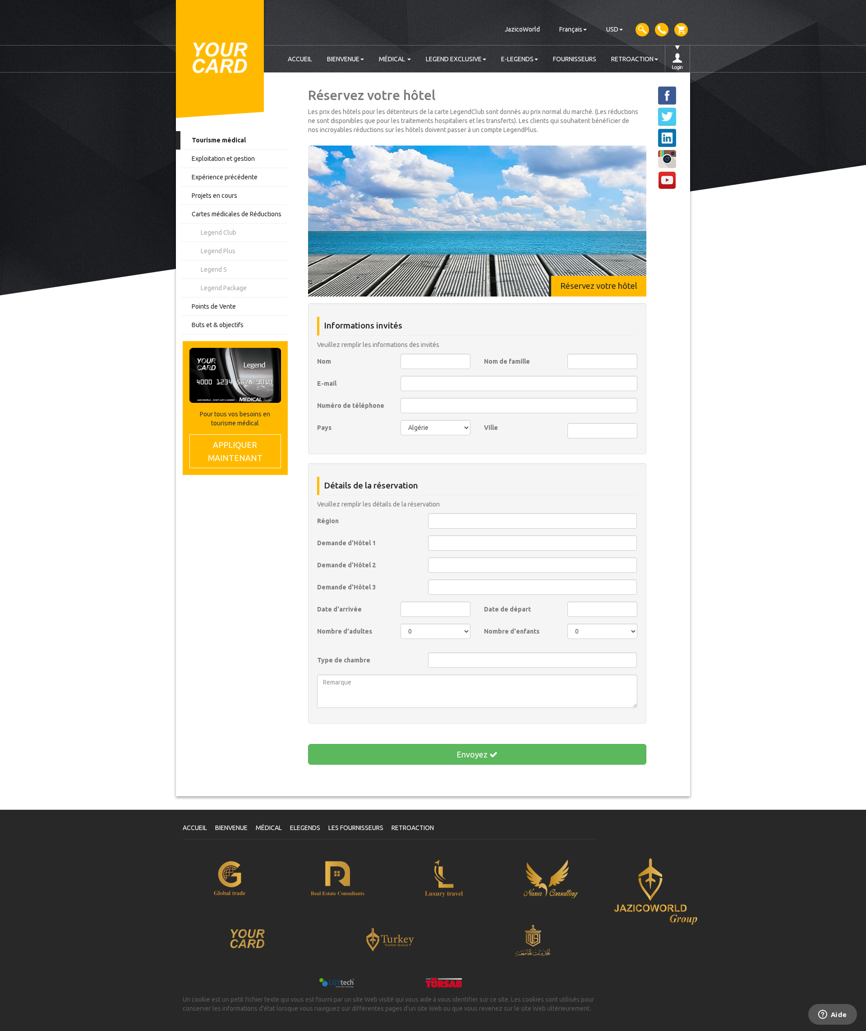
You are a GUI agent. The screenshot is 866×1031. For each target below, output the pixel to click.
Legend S (214, 269)
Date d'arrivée (339, 609)
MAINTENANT (235, 451)
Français (570, 29)
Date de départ (507, 609)
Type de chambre (343, 660)
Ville (491, 427)
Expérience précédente (225, 177)
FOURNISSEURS (574, 59)
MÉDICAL (392, 59)
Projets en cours (214, 195)
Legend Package (224, 288)
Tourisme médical (219, 140)
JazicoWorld (522, 29)
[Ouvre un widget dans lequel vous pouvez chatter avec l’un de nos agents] (832, 1015)
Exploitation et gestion (223, 158)
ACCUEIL (300, 59)
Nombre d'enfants (511, 631)
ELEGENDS (305, 827)
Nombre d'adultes (344, 631)
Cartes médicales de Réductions (236, 214)
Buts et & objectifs (218, 324)
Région (328, 521)
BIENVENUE (343, 59)
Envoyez (472, 754)
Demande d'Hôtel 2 (346, 565)
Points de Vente (214, 306)
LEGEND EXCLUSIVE (454, 59)
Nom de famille (507, 361)
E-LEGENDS (517, 59)
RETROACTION (632, 59)
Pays (324, 427)
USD (612, 29)
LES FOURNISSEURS (355, 827)
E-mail (326, 383)
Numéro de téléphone (350, 405)
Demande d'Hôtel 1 (346, 543)
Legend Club (218, 232)
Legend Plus (218, 251)
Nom (324, 361)
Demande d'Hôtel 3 (346, 587)
